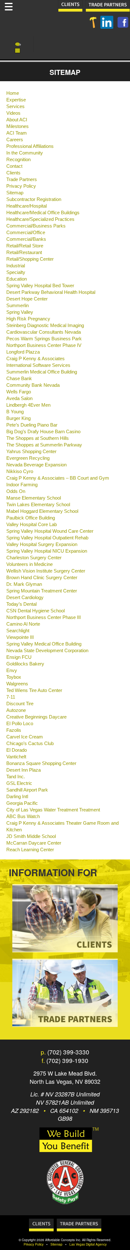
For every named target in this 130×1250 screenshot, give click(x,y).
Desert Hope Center (27, 298)
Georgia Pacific (22, 803)
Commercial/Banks (26, 239)
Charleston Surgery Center (34, 557)
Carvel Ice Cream (24, 736)
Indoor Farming (22, 484)
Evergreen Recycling (28, 458)
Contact (14, 166)
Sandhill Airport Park (27, 789)
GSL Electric (19, 783)
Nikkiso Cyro (19, 471)
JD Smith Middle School (31, 836)
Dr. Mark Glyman (24, 584)
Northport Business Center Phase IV (43, 345)
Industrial (15, 265)
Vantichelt (16, 756)
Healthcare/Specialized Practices (40, 219)
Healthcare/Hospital (26, 206)
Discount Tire (19, 703)
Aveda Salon (19, 398)
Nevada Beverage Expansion (36, 464)
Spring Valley (19, 312)
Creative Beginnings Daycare (36, 716)
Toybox (13, 677)
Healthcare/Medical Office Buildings (43, 212)
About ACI (16, 119)
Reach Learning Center (30, 849)
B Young (15, 411)
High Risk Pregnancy (28, 318)
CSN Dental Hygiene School (35, 610)
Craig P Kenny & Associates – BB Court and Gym (57, 478)
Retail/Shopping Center (30, 259)
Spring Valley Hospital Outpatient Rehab (47, 537)
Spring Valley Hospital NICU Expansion (46, 551)
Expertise (16, 99)
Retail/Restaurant (24, 252)
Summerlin (17, 305)
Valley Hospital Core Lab (31, 524)
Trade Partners (21, 179)
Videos (13, 113)
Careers (14, 139)
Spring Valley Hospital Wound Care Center (49, 531)
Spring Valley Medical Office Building (43, 643)
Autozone (16, 710)
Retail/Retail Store (24, 245)
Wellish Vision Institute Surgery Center (45, 570)
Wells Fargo (18, 391)
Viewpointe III (20, 637)
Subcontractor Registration (33, 199)
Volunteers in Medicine (29, 564)
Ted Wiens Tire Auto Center (34, 690)
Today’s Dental (21, 604)
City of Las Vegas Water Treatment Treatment (53, 809)
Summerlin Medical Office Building (41, 371)
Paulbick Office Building (30, 517)
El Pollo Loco (19, 723)
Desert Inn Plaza (23, 770)
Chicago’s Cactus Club (30, 743)
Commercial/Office (25, 232)
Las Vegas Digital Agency (88, 1244)
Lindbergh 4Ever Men (28, 405)
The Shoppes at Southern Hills (37, 438)
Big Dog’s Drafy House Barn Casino (43, 431)
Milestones (17, 126)
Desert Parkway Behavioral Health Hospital (50, 292)
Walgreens (17, 683)
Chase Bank (19, 378)
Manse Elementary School (33, 498)
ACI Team (16, 133)
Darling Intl (17, 796)
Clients (13, 172)
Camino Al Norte (23, 624)
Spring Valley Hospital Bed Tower (40, 285)
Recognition (18, 159)
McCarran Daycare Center (33, 843)
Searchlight (17, 630)
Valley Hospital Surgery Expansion (41, 544)
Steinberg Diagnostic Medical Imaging (45, 325)
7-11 (10, 697)
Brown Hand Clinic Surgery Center (41, 577)
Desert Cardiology (25, 597)
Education (16, 279)
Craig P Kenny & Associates (35, 358)
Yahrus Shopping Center (31, 451)
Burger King (18, 418)
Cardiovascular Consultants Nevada (43, 332)
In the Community (24, 152)
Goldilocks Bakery (25, 663)
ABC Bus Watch (23, 816)
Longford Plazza (23, 352)
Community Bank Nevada (33, 385)
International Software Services (38, 365)
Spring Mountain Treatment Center (41, 590)
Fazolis (13, 730)
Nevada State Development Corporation (47, 650)
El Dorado (16, 750)
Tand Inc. (15, 776)
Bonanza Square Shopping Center (41, 763)
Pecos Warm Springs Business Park (44, 338)
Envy (11, 670)
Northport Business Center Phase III (43, 617)
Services (15, 106)
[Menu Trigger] (9, 5)
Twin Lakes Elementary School (38, 504)
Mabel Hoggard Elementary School (42, 511)
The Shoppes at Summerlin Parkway (44, 444)
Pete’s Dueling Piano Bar (31, 425)
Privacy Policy (21, 186)
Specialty (15, 272)
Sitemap (14, 192)
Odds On (15, 491)
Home (12, 93)
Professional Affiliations (30, 146)
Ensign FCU (19, 657)
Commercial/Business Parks (36, 225)
